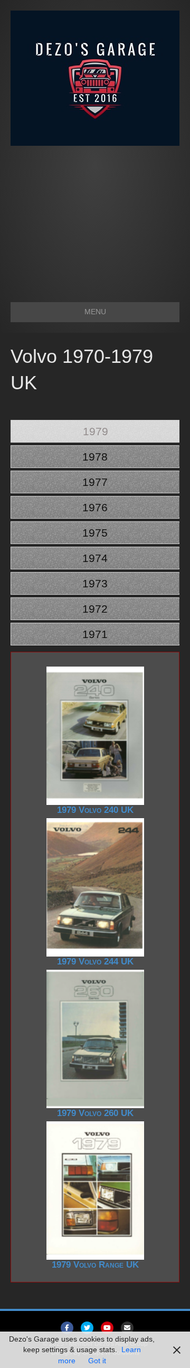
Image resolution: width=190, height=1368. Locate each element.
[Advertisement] (95, 218)
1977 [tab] (95, 482)
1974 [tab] (95, 558)
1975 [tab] (95, 533)
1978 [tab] (95, 457)
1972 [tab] (95, 609)
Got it (97, 1360)
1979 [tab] (95, 431)
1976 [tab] (95, 507)
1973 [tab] (95, 583)
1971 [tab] (95, 634)
